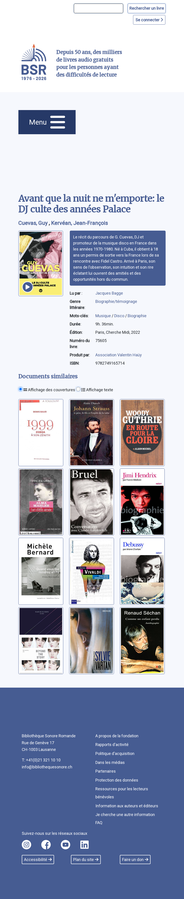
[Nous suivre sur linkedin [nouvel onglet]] (84, 844)
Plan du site (83, 859)
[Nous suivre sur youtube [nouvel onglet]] (65, 844)
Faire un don (133, 859)
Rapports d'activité (112, 744)
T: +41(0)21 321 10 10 (41, 760)
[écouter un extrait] (27, 287)
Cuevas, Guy (33, 223)
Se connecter (148, 19)
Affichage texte (99, 389)
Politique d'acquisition (114, 753)
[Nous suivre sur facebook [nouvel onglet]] (46, 844)
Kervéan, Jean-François (79, 223)
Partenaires (105, 771)
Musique (103, 315)
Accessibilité (35, 859)
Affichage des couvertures (51, 389)
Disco (119, 315)
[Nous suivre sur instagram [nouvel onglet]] (26, 844)
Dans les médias (110, 762)
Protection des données (116, 780)
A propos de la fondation (116, 735)
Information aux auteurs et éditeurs (126, 805)
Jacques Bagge (109, 293)
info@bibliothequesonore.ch (47, 767)
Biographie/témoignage (116, 301)
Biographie (137, 315)
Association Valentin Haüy (118, 355)
